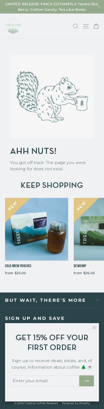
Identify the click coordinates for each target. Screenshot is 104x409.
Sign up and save (35, 318)
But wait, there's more (45, 300)
